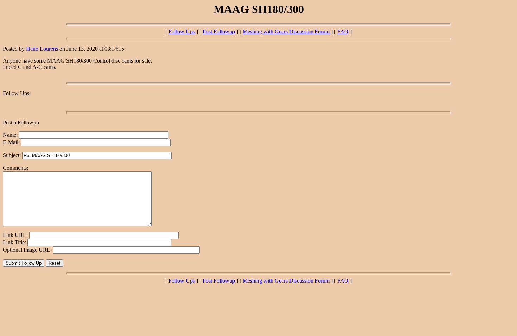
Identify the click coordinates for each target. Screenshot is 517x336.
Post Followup (219, 31)
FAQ (343, 31)
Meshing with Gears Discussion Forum (286, 31)
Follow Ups (181, 31)
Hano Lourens (42, 49)
